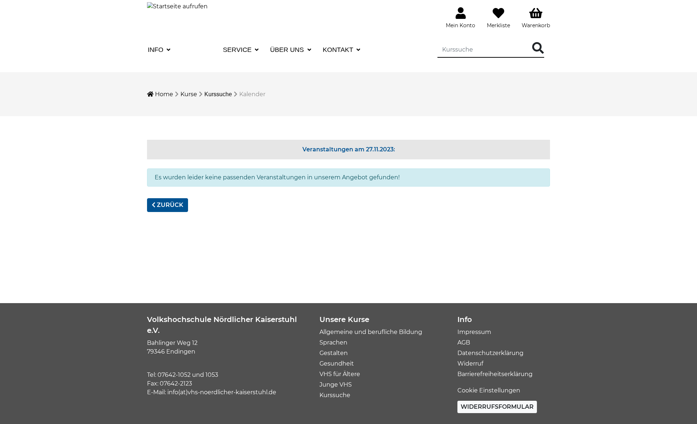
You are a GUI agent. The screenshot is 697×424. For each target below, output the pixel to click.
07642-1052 (174, 374)
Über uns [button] (288, 49)
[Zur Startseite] (177, 6)
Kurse (188, 94)
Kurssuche (218, 94)
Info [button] (156, 49)
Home (163, 94)
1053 (211, 374)
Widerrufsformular (497, 406)
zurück (169, 204)
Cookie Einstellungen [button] (488, 390)
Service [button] (238, 49)
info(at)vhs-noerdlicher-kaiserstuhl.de (221, 392)
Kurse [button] (194, 49)
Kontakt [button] (339, 49)
